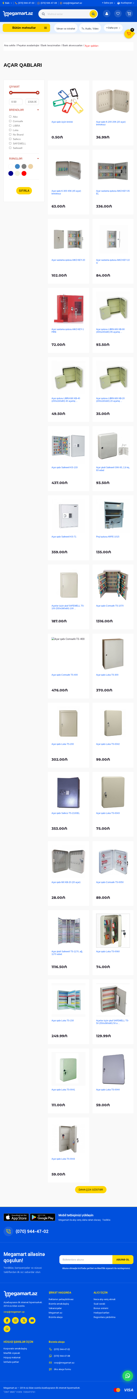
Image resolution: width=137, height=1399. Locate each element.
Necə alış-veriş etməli (104, 1299)
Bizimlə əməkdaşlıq (59, 1303)
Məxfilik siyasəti (12, 1353)
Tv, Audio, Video (90, 28)
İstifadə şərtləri (11, 1362)
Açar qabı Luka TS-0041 (63, 1089)
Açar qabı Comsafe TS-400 (65, 675)
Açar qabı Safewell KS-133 (65, 467)
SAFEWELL (19, 143)
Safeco (17, 139)
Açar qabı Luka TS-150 (63, 1020)
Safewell (17, 148)
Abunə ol (123, 1259)
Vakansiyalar (55, 1308)
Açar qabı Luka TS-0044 (108, 1089)
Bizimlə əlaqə (55, 1317)
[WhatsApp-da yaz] (127, 1375)
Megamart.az (55, 1312)
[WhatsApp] (7, 1328)
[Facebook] (7, 1320)
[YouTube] (32, 1320)
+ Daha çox (112, 27)
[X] (23, 1320)
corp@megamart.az (14, 1312)
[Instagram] (15, 1320)
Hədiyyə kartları (101, 1312)
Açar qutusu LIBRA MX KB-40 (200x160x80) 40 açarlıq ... (66, 399)
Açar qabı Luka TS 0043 (63, 1159)
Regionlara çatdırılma (104, 1317)
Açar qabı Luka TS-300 (107, 675)
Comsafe (18, 121)
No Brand (18, 134)
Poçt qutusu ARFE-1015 (107, 536)
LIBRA (16, 125)
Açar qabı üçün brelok (62, 122)
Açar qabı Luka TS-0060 (108, 951)
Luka (15, 130)
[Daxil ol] (107, 14)
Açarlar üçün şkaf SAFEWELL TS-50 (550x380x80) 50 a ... (112, 1022)
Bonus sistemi (101, 1308)
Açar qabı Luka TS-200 (63, 744)
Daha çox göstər (91, 1189)
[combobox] (68, 14)
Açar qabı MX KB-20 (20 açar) (66, 882)
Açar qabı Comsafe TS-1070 (110, 606)
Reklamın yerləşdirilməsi (61, 1299)
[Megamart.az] (20, 1294)
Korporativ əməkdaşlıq (15, 1348)
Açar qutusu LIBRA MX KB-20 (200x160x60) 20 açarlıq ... (110, 399)
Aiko (15, 116)
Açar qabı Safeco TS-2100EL (66, 813)
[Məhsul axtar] (93, 14)
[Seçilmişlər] (118, 14)
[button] (129, 14)
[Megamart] (19, 14)
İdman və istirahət (66, 28)
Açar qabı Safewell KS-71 (64, 536)
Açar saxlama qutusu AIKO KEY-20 (68, 260)
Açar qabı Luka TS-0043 (108, 813)
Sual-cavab (99, 1303)
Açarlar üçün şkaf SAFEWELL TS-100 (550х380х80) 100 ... (68, 607)
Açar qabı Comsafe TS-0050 (110, 882)
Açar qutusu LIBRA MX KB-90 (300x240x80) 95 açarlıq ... (110, 330)
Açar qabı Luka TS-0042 (108, 744)
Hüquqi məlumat (12, 1357)
